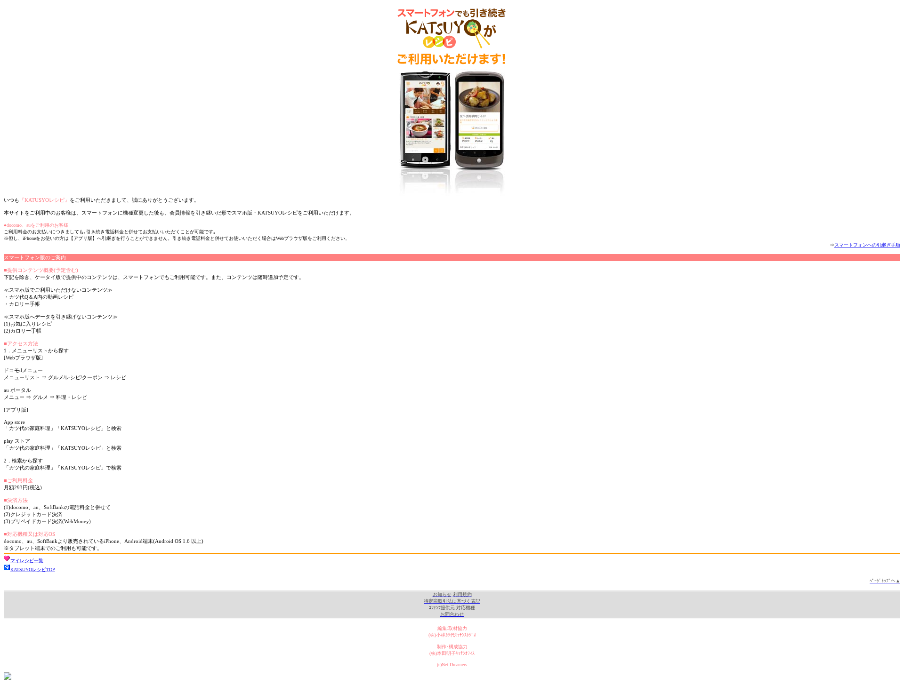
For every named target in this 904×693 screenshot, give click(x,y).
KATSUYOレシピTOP (32, 569)
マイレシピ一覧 (26, 560)
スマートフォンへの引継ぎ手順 (867, 244)
